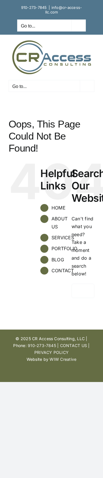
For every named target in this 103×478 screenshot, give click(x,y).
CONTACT (63, 270)
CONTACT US (73, 345)
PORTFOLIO (64, 248)
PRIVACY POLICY (51, 352)
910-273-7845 (34, 7)
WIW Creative (62, 359)
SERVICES (63, 237)
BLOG (58, 259)
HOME (59, 208)
